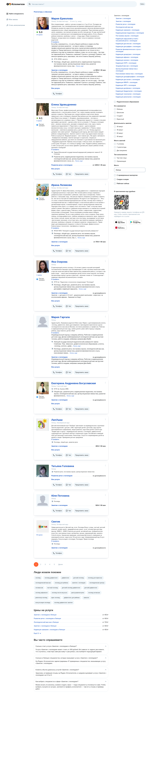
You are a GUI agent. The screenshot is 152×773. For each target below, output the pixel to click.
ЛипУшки (57, 419)
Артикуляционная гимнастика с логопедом (127, 70)
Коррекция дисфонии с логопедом (128, 88)
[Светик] (42, 526)
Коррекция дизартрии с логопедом (128, 54)
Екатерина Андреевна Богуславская (73, 383)
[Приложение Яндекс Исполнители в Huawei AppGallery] (120, 227)
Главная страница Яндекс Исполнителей (16, 4)
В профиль (55, 42)
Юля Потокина (60, 495)
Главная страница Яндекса (8, 4)
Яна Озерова (59, 261)
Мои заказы (13, 19)
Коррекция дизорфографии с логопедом (130, 76)
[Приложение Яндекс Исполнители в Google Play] (135, 222)
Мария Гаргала (60, 317)
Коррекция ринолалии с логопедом (128, 97)
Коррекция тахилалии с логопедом (128, 94)
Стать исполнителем (17, 25)
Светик (55, 521)
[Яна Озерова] (42, 266)
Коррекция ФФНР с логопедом (126, 82)
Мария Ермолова (62, 18)
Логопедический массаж (124, 27)
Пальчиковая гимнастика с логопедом (129, 74)
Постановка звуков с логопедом (127, 36)
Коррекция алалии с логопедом (127, 60)
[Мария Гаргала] (42, 322)
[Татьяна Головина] (42, 471)
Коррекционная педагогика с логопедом (130, 33)
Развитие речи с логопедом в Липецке (47, 618)
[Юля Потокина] (42, 500)
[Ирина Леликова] (42, 190)
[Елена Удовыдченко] (42, 109)
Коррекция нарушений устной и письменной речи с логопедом (127, 40)
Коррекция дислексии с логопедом (128, 43)
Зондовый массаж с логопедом (127, 66)
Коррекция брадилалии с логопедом (129, 91)
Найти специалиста (16, 14)
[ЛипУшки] (42, 424)
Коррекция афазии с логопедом (127, 57)
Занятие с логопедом (59, 70)
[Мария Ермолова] (42, 23)
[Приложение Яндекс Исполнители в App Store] (120, 222)
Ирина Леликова (61, 185)
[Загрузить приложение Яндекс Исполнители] (129, 202)
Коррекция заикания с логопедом (127, 30)
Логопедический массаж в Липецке (46, 622)
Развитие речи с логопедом (61, 165)
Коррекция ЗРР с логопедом (126, 85)
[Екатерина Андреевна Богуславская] (42, 388)
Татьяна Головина (62, 466)
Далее (60, 564)
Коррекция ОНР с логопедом (126, 63)
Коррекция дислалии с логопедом (128, 79)
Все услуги (55, 88)
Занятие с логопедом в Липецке (45, 615)
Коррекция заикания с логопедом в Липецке (49, 629)
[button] (79, 66)
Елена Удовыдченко (63, 104)
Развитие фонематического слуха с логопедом (128, 50)
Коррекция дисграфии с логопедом (128, 46)
